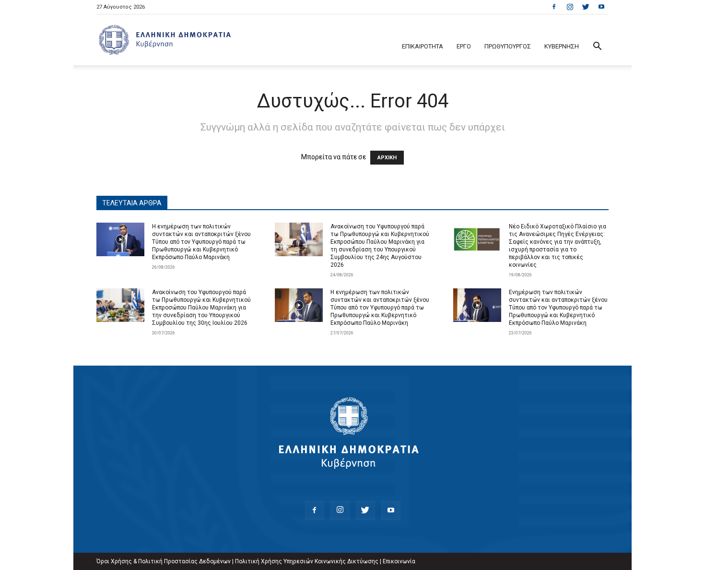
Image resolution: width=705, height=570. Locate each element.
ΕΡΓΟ (464, 46)
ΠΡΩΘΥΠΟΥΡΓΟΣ (507, 46)
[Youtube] (601, 6)
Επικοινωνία (399, 561)
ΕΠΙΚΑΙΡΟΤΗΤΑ (422, 46)
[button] (597, 47)
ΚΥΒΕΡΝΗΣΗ (561, 46)
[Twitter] (585, 6)
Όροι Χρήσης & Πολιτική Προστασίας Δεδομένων (163, 561)
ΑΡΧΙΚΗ (387, 157)
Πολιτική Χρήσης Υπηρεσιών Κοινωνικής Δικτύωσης (306, 561)
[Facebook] (554, 6)
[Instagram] (570, 6)
